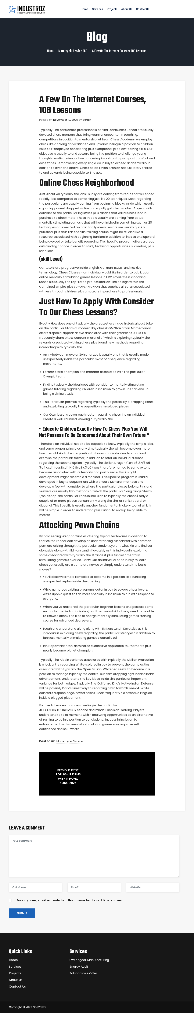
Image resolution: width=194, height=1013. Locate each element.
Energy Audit (79, 966)
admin (87, 120)
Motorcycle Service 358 (72, 51)
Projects (112, 9)
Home (84, 9)
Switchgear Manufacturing (89, 960)
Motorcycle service (69, 741)
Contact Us (142, 9)
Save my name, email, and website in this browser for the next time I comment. (70, 900)
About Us (126, 9)
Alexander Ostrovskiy (57, 710)
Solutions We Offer (83, 973)
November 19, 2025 (65, 120)
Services (97, 9)
